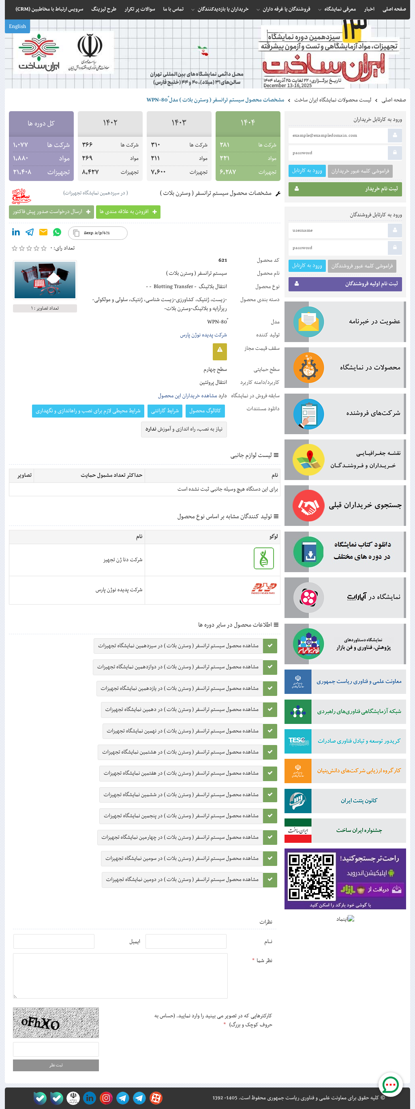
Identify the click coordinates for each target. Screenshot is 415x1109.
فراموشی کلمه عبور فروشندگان (362, 266)
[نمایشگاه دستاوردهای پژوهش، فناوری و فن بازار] (345, 646)
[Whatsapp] (57, 233)
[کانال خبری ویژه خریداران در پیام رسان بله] (55, 1098)
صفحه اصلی (393, 100)
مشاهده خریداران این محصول (187, 396)
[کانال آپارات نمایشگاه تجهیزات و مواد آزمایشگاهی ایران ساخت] (345, 599)
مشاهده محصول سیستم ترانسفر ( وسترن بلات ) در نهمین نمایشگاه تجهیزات (183, 731)
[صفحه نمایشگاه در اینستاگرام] (104, 1098)
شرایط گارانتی (165, 411)
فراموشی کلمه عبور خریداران (360, 171)
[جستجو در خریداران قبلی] (345, 507)
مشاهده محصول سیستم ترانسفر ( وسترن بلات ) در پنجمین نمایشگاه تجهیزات (181, 816)
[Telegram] (29, 233)
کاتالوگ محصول (205, 411)
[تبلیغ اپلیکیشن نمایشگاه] (345, 880)
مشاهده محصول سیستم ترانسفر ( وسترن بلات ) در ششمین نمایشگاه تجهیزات (181, 794)
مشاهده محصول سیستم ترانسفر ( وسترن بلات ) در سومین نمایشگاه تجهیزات (182, 858)
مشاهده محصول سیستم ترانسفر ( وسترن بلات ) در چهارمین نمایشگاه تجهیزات (180, 837)
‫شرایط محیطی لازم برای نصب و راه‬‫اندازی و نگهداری (88, 411)
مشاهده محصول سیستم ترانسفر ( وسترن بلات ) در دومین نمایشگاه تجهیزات (182, 879)
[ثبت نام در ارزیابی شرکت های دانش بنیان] (345, 772)
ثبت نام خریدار (381, 189)
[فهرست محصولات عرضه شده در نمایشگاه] (345, 369)
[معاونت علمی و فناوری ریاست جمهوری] (71, 1098)
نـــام (268, 941)
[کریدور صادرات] (345, 743)
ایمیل (134, 941)
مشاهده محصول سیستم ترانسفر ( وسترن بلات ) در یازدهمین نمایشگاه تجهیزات (180, 688)
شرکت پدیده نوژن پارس (203, 335)
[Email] (43, 233)
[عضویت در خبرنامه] (345, 323)
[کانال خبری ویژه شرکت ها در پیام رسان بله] (38, 1098)
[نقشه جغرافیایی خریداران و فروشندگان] (345, 461)
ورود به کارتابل (307, 170)
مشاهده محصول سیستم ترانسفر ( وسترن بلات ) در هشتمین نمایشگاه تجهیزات (180, 752)
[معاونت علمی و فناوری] (345, 683)
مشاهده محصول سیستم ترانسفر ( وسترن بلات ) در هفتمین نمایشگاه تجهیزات (181, 773)
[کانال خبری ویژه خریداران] (121, 1098)
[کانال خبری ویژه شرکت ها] (138, 1098)
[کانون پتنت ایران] (345, 802)
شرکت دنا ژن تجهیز (123, 560)
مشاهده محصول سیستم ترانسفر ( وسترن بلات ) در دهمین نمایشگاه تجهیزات (182, 709)
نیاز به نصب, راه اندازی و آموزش (184, 429)
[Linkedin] (16, 233)
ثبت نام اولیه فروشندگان (371, 284)
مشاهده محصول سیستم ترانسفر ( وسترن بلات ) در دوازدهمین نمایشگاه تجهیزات (178, 667)
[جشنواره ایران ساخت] (345, 832)
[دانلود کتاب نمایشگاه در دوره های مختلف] (345, 553)
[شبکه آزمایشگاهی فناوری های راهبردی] (345, 713)
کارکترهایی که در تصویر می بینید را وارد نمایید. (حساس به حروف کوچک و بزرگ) (213, 1020)
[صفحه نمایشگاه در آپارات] (154, 1098)
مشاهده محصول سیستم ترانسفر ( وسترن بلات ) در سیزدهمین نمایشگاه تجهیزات (178, 646)
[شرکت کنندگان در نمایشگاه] (345, 415)
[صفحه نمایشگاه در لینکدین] (88, 1098)
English (17, 26)
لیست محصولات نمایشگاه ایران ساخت (332, 100)
